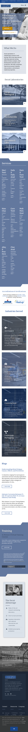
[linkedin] (8, 693)
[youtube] (10, 693)
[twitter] (5, 693)
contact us (19, 0)
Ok (14, 729)
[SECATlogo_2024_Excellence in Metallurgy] (6, 5)
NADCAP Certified (21, 296)
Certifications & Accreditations (8, 0)
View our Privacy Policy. (24, 720)
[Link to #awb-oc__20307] (25, 5)
